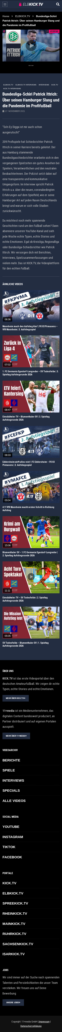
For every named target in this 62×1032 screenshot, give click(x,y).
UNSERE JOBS (12, 1002)
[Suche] (58, 4)
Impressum (44, 1021)
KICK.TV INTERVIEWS (12, 88)
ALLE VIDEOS (14, 801)
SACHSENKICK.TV (17, 944)
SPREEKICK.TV (15, 903)
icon (31, 305)
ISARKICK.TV (13, 954)
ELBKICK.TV (22, 16)
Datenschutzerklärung (31, 1026)
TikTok (8, 847)
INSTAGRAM (12, 837)
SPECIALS (11, 790)
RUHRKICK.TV (14, 934)
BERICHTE (11, 760)
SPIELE (8, 770)
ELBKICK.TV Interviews (26, 85)
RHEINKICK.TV (14, 913)
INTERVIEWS (44, 85)
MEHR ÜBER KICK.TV (15, 698)
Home (5, 16)
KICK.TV (54, 85)
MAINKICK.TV (13, 924)
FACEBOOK (12, 857)
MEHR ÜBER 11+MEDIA (15, 736)
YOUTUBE (10, 827)
